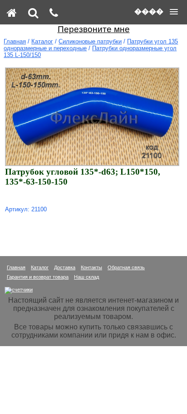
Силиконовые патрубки (90, 41)
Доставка (64, 267)
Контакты (91, 267)
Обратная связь (126, 267)
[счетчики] (19, 289)
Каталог (42, 41)
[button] (156, 12)
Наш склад (86, 277)
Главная (15, 41)
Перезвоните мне (94, 29)
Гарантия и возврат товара (38, 277)
